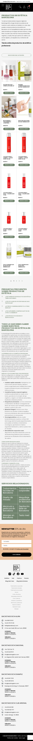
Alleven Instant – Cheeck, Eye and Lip (8, 85)
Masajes (16, 609)
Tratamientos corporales (25, 489)
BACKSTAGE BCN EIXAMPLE (12, 674)
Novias (16, 592)
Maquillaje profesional (16, 596)
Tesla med (24, 515)
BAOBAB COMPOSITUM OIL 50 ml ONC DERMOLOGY (24, 86)
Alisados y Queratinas (16, 600)
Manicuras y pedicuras (16, 602)
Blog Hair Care (9, 581)
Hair (13, 578)
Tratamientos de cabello (16, 590)
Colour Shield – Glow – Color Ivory (8, 230)
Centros (19, 578)
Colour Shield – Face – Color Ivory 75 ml (8, 194)
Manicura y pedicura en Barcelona (9, 508)
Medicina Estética (16, 604)
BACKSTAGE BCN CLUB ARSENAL (14, 703)
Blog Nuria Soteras (22, 581)
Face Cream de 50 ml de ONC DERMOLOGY (23, 265)
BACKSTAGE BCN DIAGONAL (12, 645)
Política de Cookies (12, 738)
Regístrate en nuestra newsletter (23, 1)
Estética (6, 578)
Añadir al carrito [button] (9, 93)
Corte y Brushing (17, 594)
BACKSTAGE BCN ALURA (11, 616)
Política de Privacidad (22, 549)
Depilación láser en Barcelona (24, 508)
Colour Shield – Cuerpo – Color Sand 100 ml (23, 158)
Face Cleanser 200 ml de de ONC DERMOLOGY (8, 265)
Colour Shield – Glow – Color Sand (23, 230)
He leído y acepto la (15, 549)
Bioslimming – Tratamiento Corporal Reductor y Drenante (7, 122)
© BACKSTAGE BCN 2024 (10, 736)
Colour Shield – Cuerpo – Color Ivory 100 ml (8, 158)
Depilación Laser (17, 606)
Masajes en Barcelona (8, 516)
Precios (26, 578)
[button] (3, 5)
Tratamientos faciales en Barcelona (9, 490)
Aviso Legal (22, 738)
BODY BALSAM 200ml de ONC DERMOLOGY (24, 121)
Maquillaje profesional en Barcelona (25, 499)
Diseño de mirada (8, 498)
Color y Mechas (16, 598)
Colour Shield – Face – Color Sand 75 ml (23, 194)
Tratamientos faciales (16, 588)
